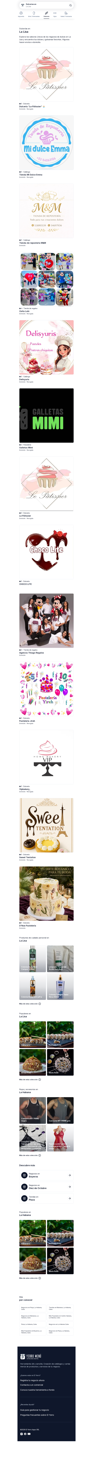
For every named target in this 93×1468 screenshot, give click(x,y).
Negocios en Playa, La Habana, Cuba (31, 1308)
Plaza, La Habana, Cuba (29, 1324)
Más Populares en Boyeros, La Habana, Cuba (31, 1332)
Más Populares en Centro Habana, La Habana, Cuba (60, 1317)
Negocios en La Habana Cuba (59, 1324)
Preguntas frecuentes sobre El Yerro (37, 1415)
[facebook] (25, 1434)
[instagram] (21, 1434)
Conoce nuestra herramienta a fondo (37, 1390)
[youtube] (29, 1434)
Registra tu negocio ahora (32, 1380)
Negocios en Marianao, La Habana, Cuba (30, 1317)
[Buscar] (70, 5)
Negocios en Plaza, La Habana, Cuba (59, 1332)
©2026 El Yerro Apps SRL (29, 1430)
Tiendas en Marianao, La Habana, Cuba (60, 1308)
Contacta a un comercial (31, 1385)
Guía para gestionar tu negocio (34, 1410)
